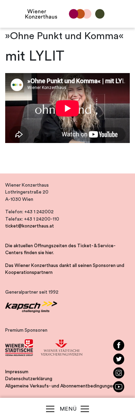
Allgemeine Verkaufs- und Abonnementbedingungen (60, 386)
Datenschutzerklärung (28, 378)
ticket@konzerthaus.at (29, 226)
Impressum (16, 371)
